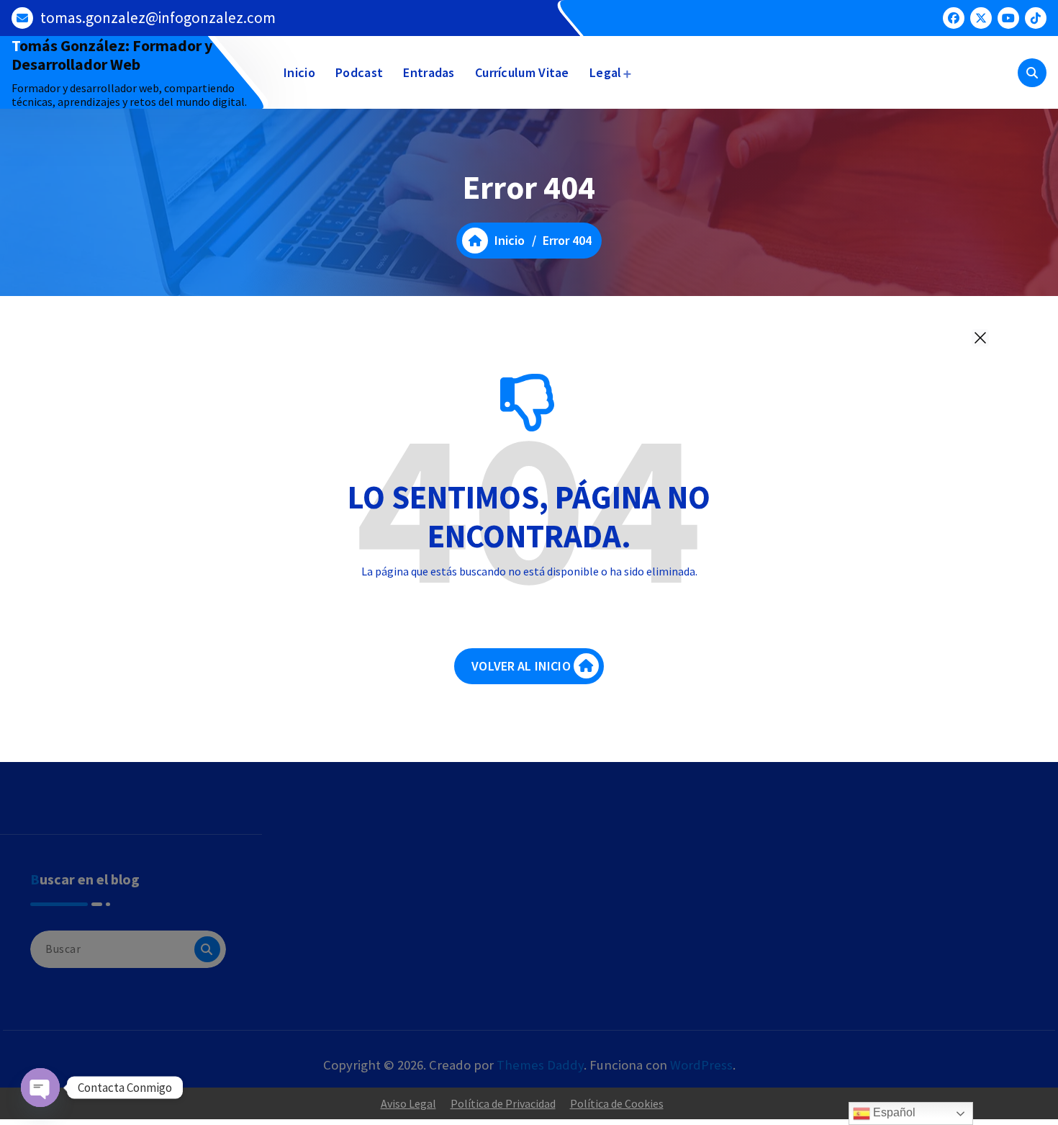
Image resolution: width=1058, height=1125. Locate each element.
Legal (605, 72)
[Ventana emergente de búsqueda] (1032, 72)
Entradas (428, 72)
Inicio (299, 72)
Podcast (359, 72)
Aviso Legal (408, 1103)
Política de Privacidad (503, 1103)
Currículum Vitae (522, 72)
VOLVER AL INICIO (521, 666)
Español (892, 1112)
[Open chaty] (40, 1087)
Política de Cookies (617, 1103)
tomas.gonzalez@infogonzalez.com (158, 17)
